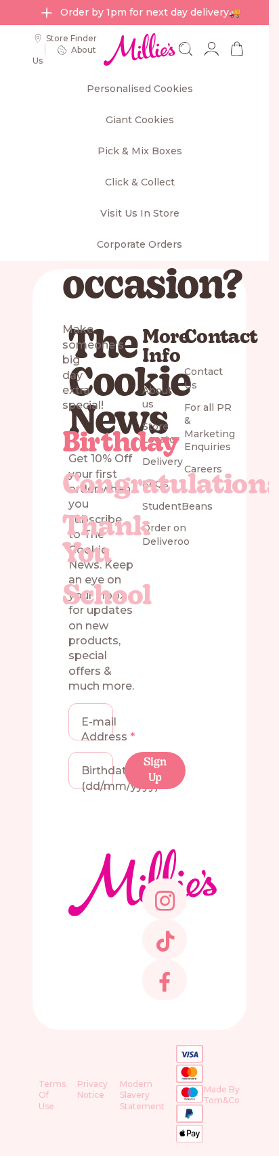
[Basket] (237, 48)
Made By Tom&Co (221, 1094)
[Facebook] (164, 991)
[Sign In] (211, 48)
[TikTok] (164, 951)
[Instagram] (164, 910)
